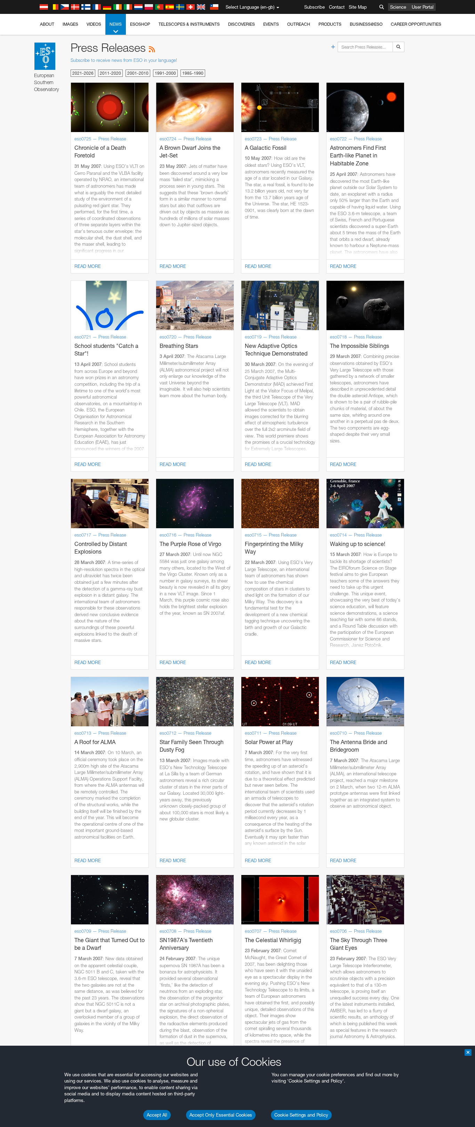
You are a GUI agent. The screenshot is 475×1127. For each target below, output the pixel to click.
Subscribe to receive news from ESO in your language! (124, 60)
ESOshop (140, 24)
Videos (94, 24)
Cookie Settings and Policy (301, 1115)
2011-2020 (110, 73)
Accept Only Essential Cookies (221, 1115)
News (116, 24)
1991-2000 (165, 73)
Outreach (298, 24)
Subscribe (314, 7)
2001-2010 (137, 73)
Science (398, 7)
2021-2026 (83, 73)
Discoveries (241, 24)
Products (330, 24)
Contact (337, 7)
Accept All (157, 1115)
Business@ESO (366, 24)
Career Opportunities (416, 24)
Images (70, 24)
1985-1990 (192, 73)
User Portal (423, 7)
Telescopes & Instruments (189, 24)
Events (271, 24)
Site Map (358, 7)
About (47, 24)
